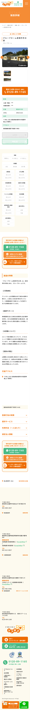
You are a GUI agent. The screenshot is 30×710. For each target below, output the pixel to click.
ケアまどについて (8, 669)
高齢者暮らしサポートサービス (8, 692)
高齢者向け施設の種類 (21, 678)
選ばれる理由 (8, 679)
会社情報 (6, 673)
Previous (2, 57)
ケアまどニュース (19, 674)
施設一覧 (17, 25)
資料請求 (19, 685)
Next (28, 57)
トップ (4, 25)
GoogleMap (21, 542)
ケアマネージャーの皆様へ (8, 683)
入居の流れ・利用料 (8, 676)
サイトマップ (5, 701)
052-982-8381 (7, 588)
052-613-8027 (7, 549)
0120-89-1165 (7, 618)
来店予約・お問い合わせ (20, 682)
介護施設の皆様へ (8, 687)
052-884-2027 (7, 507)
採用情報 (19, 669)
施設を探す (10, 25)
